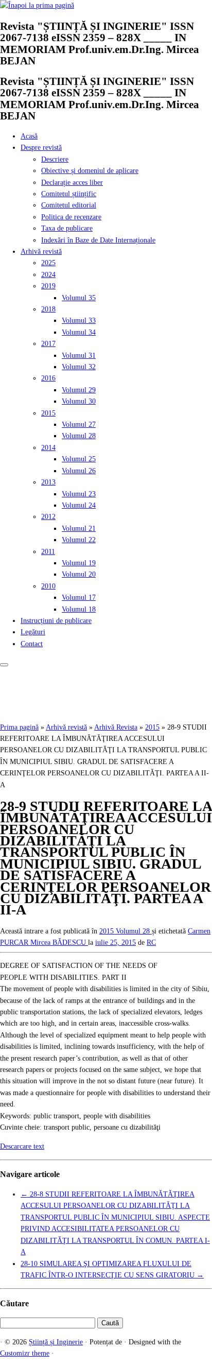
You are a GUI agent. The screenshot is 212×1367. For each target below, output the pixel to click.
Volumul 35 (79, 298)
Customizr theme (24, 1353)
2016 (48, 378)
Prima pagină (19, 727)
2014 (48, 448)
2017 (48, 344)
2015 (48, 413)
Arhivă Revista (115, 727)
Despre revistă (41, 147)
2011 (48, 552)
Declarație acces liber (72, 182)
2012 (48, 517)
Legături (33, 632)
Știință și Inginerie (56, 1342)
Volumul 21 (79, 528)
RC (151, 942)
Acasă (29, 136)
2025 (48, 263)
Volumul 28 (79, 436)
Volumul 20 (79, 574)
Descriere (54, 159)
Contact (32, 644)
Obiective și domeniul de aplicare (89, 171)
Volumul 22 (79, 540)
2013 (48, 482)
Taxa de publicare (67, 228)
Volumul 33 (79, 320)
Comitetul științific (68, 194)
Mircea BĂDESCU (59, 942)
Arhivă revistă (41, 251)
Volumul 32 (79, 367)
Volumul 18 (79, 609)
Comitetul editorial (68, 205)
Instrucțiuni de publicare (56, 621)
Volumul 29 (79, 390)
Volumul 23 (79, 494)
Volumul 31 (79, 355)
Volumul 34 (79, 332)
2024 (48, 275)
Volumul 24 (79, 505)
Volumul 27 (79, 424)
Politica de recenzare (71, 217)
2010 (48, 586)
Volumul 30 (79, 401)
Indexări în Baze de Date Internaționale (98, 240)
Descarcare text (22, 1146)
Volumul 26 (79, 471)
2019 (48, 286)
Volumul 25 (79, 459)
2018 (48, 309)
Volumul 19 (79, 563)
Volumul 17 (79, 597)
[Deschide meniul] (4, 664)
